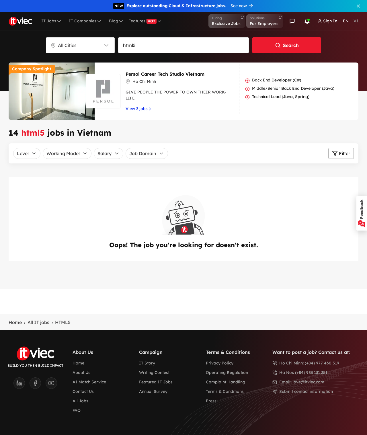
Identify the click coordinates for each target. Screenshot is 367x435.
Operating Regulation (227, 372)
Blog (113, 21)
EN (346, 21)
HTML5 (63, 322)
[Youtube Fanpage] (51, 384)
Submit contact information (306, 391)
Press (211, 400)
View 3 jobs (137, 108)
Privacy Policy (219, 363)
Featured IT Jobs (156, 382)
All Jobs (80, 400)
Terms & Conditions (225, 391)
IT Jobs (48, 21)
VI (356, 21)
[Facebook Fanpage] (38, 384)
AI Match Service (89, 382)
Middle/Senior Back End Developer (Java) (293, 88)
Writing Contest (154, 372)
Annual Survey (153, 391)
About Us (81, 372)
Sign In (330, 21)
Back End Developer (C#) (276, 80)
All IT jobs (38, 322)
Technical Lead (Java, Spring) (280, 96)
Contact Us (83, 391)
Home (15, 322)
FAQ (77, 410)
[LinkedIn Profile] (21, 384)
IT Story (147, 363)
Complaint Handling (225, 382)
